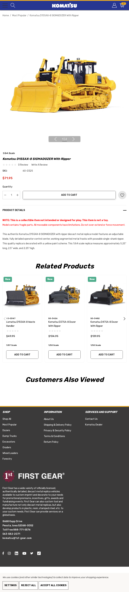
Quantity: (8, 186)
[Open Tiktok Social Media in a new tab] (39, 553)
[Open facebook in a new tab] (3, 553)
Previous (55, 139)
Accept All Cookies (53, 585)
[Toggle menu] (5, 5)
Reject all (28, 585)
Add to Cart (69, 195)
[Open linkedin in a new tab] (17, 553)
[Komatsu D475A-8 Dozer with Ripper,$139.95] (106, 294)
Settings (10, 585)
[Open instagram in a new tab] (10, 553)
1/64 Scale (9, 153)
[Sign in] (114, 5)
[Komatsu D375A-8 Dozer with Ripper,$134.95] (64, 294)
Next (74, 139)
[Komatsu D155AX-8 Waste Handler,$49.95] (22, 294)
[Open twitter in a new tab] (32, 553)
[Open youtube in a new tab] (25, 553)
